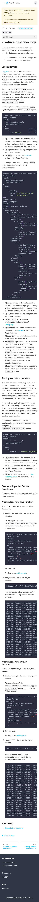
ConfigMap (9, 325)
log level (6, 71)
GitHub (4, 888)
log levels (28, 155)
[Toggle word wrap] (31, 115)
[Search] (35, 3)
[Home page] (3, 28)
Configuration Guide (9, 866)
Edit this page (9, 835)
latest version (9, 22)
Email (4, 877)
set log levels (21, 573)
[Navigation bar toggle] (3, 2)
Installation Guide (8, 862)
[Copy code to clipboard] (35, 115)
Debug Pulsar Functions (14, 828)
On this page (8, 37)
